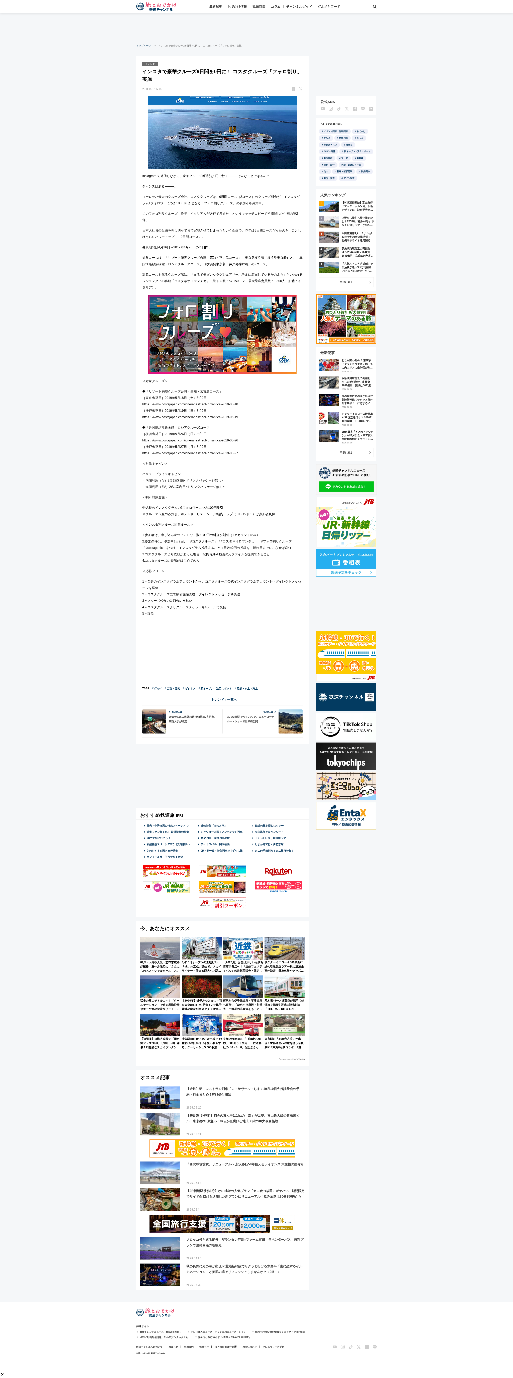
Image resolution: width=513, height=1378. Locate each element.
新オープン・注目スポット (357, 151)
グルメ (327, 138)
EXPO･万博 (329, 151)
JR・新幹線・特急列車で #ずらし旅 (222, 850)
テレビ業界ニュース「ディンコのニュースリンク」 (218, 1331)
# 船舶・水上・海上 (246, 688)
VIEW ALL (346, 282)
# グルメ (157, 688)
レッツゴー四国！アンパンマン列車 (221, 831)
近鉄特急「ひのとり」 (214, 825)
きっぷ (360, 138)
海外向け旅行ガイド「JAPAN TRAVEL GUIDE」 (224, 1337)
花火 (326, 171)
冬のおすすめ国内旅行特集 (162, 850)
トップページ (143, 45)
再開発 (349, 145)
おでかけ (361, 131)
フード (344, 158)
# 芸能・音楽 (172, 688)
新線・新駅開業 (344, 171)
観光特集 (258, 6)
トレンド (150, 64)
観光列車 (365, 171)
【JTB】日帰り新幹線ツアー (272, 838)
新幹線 (360, 158)
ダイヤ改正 (348, 178)
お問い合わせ (249, 1347)
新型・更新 (329, 178)
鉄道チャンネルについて (149, 1347)
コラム (276, 6)
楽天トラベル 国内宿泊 (215, 844)
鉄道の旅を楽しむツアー (269, 825)
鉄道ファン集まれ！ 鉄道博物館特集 (168, 831)
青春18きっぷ (330, 145)
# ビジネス (189, 688)
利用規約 (189, 1347)
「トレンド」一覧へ (222, 699)
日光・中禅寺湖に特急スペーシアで (167, 825)
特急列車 (343, 138)
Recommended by (287, 1059)
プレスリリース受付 (273, 1347)
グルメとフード (329, 6)
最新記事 (215, 6)
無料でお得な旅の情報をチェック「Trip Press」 (281, 1331)
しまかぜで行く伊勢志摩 (269, 844)
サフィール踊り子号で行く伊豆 (165, 856)
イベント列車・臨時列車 (336, 131)
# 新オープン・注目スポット (215, 688)
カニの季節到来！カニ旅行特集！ (274, 850)
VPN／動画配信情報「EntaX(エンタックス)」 (164, 1337)
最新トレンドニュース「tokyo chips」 (161, 1331)
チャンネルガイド (299, 6)
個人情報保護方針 (224, 1347)
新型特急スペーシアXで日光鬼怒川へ (168, 844)
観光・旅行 (329, 165)
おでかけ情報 (237, 6)
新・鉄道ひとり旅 (352, 165)
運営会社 (204, 1347)
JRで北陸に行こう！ (159, 838)
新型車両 (328, 158)
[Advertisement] (256, 28)
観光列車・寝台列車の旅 (215, 838)
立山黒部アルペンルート (269, 831)
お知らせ (173, 1347)
